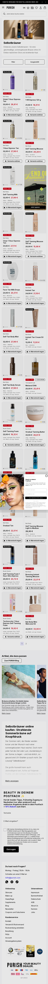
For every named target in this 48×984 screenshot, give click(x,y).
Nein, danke (36, 500)
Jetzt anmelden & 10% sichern (36, 497)
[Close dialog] (46, 476)
